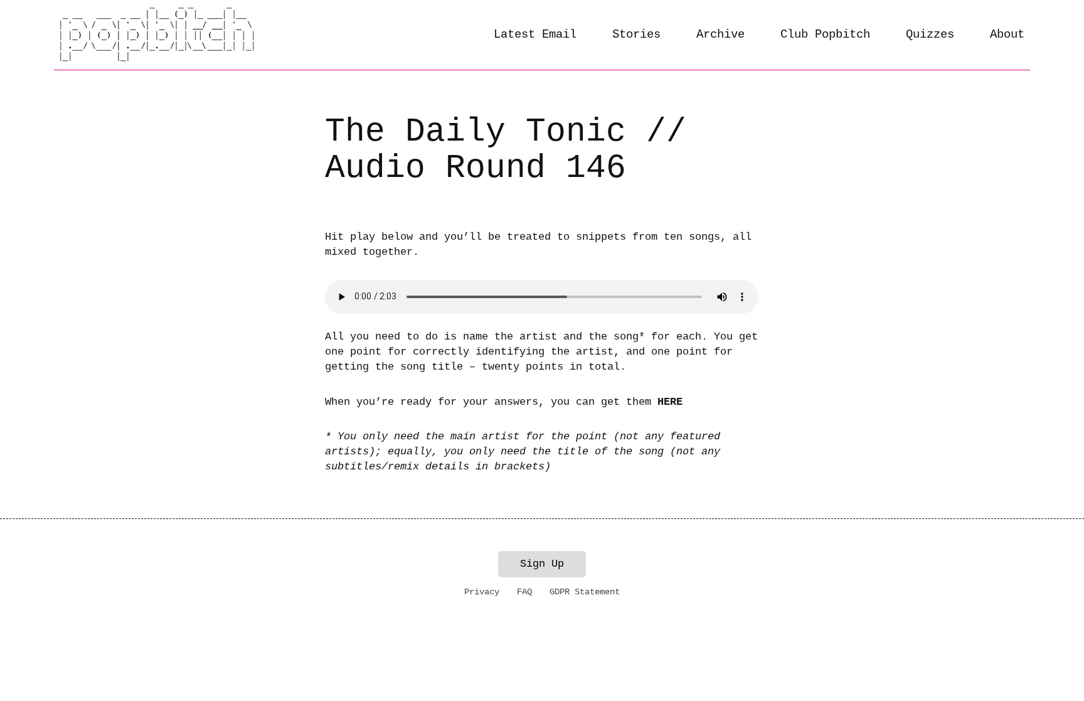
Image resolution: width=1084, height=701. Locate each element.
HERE (670, 402)
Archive (720, 34)
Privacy (481, 592)
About (1007, 34)
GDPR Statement (585, 592)
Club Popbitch (825, 34)
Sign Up (542, 564)
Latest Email (535, 34)
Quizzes (930, 34)
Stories (636, 34)
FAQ (524, 592)
